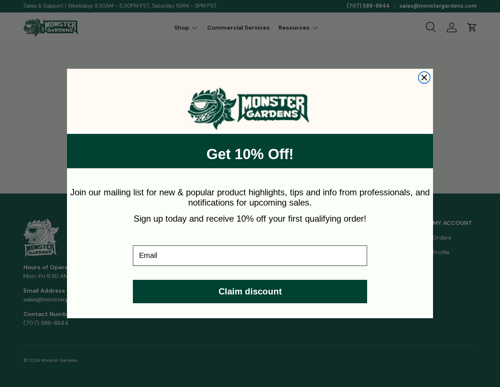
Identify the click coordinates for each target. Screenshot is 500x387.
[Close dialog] (424, 77)
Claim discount (250, 291)
